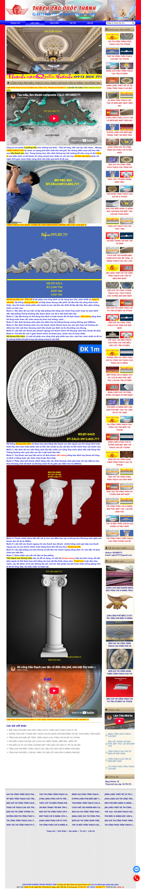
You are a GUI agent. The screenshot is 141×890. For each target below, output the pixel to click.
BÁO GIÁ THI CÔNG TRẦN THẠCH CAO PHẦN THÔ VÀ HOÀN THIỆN (119, 590)
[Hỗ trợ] (136, 878)
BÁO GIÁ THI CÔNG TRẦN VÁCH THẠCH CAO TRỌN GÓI (119, 166)
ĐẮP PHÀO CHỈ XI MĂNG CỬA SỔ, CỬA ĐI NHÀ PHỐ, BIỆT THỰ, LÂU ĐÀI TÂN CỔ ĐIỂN (119, 377)
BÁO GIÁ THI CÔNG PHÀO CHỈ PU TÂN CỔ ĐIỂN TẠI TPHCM (120, 309)
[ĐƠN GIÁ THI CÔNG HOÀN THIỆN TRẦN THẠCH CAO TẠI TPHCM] (119, 603)
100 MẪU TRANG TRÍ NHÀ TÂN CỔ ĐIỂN (120, 242)
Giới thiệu (35, 23)
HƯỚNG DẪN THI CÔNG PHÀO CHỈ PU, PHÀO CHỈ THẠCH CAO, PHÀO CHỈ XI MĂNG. (119, 360)
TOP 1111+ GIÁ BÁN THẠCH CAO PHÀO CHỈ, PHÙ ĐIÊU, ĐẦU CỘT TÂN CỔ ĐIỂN (119, 343)
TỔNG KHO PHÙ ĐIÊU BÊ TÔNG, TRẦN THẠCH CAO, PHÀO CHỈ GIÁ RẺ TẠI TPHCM (44, 738)
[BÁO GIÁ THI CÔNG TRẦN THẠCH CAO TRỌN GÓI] (119, 659)
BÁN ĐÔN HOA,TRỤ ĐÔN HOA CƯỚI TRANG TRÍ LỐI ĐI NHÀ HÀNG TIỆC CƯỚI (119, 701)
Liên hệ (90, 23)
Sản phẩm (54, 23)
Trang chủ (15, 23)
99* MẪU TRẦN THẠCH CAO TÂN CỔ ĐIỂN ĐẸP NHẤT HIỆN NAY (120, 103)
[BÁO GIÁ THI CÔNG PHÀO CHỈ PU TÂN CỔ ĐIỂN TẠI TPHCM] (119, 631)
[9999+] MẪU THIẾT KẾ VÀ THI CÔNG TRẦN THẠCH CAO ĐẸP (119, 87)
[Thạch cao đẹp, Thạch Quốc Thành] (54, 53)
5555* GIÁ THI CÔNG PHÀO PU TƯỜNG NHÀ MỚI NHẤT (119, 493)
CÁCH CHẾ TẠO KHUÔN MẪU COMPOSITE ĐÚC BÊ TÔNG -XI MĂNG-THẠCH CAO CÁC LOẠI (119, 258)
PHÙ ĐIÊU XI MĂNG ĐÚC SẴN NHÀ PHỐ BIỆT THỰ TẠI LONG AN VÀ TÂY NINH (119, 410)
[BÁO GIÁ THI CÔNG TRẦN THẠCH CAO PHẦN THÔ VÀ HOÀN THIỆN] (119, 576)
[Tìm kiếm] (133, 23)
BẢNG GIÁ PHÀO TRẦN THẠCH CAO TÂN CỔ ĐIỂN (119, 72)
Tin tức (73, 23)
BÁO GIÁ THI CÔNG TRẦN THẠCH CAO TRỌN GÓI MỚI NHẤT (119, 325)
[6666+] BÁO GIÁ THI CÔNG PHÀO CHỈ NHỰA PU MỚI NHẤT (119, 393)
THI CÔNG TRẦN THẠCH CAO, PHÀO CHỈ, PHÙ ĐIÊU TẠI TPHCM (119, 427)
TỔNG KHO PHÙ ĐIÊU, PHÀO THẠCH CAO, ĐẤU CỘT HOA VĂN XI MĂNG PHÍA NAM (44, 749)
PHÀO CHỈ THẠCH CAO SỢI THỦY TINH (119, 227)
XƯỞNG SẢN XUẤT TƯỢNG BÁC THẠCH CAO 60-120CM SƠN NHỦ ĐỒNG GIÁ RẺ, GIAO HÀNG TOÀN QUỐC (54, 734)
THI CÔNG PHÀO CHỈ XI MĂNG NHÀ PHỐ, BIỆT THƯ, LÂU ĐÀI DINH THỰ (119, 509)
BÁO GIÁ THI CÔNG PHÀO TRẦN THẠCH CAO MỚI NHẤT (119, 478)
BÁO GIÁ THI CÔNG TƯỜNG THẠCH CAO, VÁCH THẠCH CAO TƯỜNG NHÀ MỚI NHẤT (119, 293)
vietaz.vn (120, 887)
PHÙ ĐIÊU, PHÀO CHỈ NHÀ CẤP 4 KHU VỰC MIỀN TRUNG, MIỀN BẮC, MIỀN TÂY (43, 741)
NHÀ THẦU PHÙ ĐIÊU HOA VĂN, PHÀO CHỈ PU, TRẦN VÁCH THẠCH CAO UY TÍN (43, 730)
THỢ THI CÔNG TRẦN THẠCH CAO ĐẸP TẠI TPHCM (119, 57)
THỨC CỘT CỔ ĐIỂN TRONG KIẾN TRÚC (119, 180)
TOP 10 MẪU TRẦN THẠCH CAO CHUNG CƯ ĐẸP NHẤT (119, 525)
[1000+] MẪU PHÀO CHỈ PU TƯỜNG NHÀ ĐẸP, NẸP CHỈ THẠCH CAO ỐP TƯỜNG (119, 445)
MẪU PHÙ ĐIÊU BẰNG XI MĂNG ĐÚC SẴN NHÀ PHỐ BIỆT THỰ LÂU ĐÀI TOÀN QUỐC (119, 211)
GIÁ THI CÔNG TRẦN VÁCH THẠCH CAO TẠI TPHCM (119, 42)
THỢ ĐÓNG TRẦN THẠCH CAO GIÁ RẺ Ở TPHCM (120, 195)
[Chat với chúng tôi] (136, 869)
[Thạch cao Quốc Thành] (17, 9)
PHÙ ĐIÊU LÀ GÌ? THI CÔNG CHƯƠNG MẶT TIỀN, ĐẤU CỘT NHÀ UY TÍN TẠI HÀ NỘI (44, 745)
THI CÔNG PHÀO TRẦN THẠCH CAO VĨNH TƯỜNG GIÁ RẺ (119, 539)
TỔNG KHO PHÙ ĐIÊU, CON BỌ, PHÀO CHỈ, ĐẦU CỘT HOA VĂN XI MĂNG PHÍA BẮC (44, 752)
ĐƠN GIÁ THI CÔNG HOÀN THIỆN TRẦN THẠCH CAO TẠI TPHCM (119, 462)
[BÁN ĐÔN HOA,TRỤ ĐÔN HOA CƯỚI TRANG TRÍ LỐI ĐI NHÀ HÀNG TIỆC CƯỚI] (119, 687)
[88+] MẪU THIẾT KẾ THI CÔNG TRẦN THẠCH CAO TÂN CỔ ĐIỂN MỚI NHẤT (119, 276)
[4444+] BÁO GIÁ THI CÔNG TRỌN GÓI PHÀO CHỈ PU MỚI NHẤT (119, 150)
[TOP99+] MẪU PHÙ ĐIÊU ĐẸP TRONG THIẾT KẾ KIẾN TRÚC (119, 133)
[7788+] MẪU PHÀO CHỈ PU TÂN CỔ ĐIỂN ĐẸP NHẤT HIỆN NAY (119, 119)
